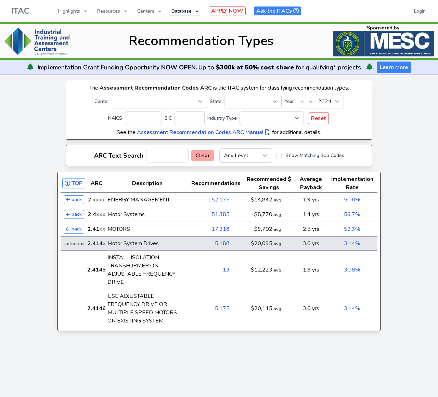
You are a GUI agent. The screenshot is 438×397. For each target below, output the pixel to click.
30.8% (352, 270)
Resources (108, 11)
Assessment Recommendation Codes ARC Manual (201, 132)
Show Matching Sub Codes (315, 155)
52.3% (352, 229)
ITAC (20, 10)
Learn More (394, 67)
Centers (145, 11)
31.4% (352, 243)
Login (420, 11)
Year (289, 101)
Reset (318, 118)
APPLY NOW (227, 11)
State (215, 101)
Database (181, 11)
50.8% (352, 199)
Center (101, 101)
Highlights (69, 11)
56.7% (352, 214)
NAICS (115, 118)
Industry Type (222, 118)
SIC (168, 118)
